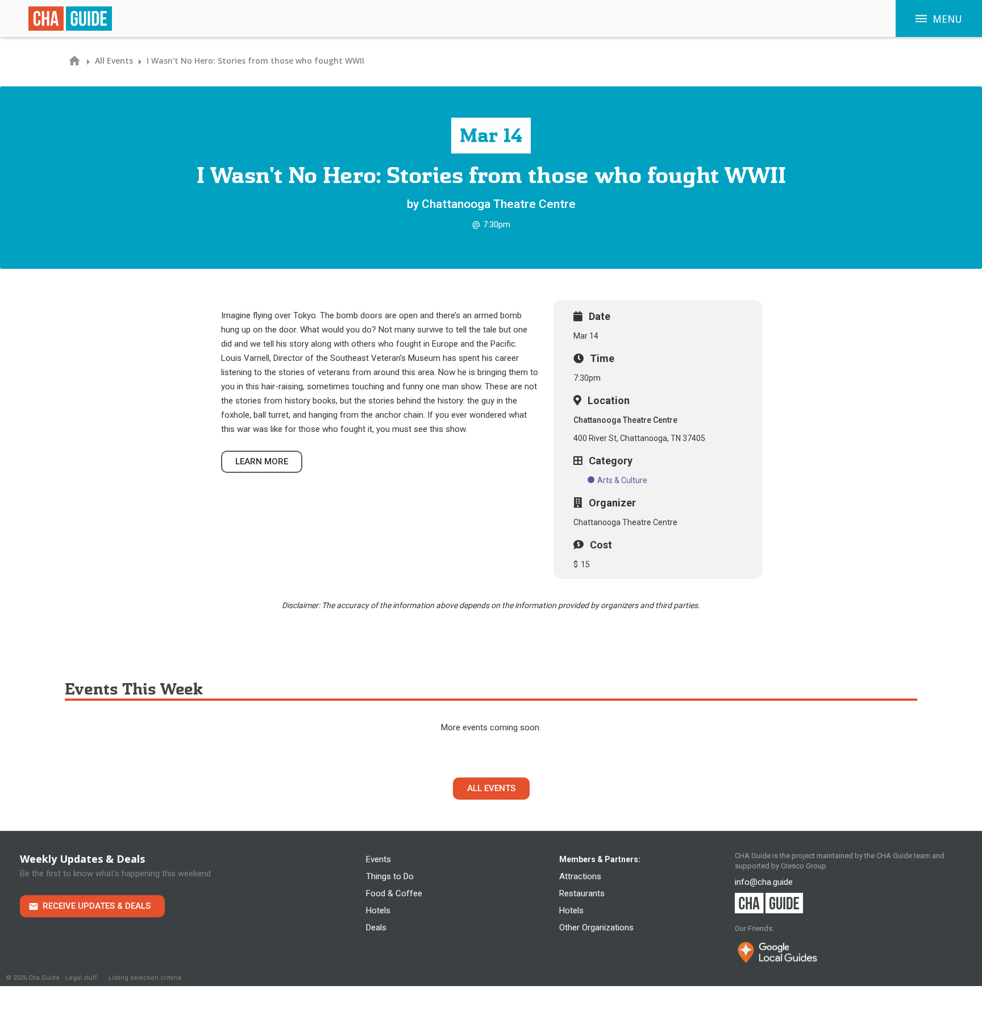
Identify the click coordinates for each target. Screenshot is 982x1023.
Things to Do (390, 876)
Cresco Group (803, 866)
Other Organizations (596, 927)
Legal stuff (81, 978)
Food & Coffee (394, 893)
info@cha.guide (764, 882)
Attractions (580, 876)
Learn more (261, 461)
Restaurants (582, 893)
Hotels (378, 910)
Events (378, 859)
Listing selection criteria (145, 978)
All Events (491, 788)
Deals (376, 927)
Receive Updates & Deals (97, 906)
